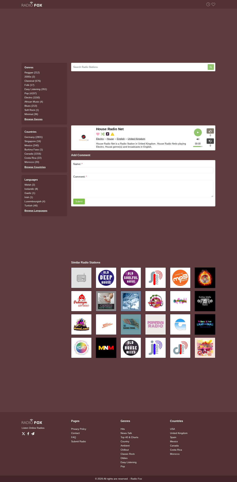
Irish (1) (28, 197)
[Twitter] (24, 432)
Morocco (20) (31, 162)
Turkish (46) (31, 205)
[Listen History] (207, 4)
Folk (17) (29, 85)
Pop (123, 466)
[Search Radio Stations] (211, 67)
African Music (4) (33, 101)
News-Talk (126, 433)
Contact (75, 433)
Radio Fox (136, 478)
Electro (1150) (32, 97)
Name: (78, 164)
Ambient (125, 445)
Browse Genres (33, 119)
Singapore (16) (32, 141)
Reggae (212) (32, 72)
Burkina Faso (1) (33, 149)
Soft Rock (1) (31, 110)
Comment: (80, 176)
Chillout (125, 449)
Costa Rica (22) (33, 157)
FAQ (73, 437)
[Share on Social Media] (108, 134)
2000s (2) (29, 76)
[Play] (198, 132)
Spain (173, 437)
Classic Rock (128, 454)
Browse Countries (35, 167)
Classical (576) (32, 80)
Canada (174, 445)
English (121, 138)
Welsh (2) (29, 184)
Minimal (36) (31, 114)
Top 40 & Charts (129, 437)
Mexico (174, 441)
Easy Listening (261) (35, 89)
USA (172, 429)
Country (125, 441)
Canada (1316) (32, 153)
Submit (79, 201)
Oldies (124, 458)
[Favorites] (212, 4)
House (110, 138)
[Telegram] (32, 432)
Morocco (175, 454)
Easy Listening (129, 462)
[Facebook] (29, 432)
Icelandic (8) (31, 188)
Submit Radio (78, 441)
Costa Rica (176, 449)
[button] (198, 138)
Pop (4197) (30, 93)
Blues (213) (30, 105)
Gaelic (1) (29, 193)
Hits (123, 429)
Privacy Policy (78, 429)
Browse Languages (35, 210)
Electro (100, 138)
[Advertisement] (118, 35)
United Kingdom (136, 138)
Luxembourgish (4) (34, 201)
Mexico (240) (31, 145)
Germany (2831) (33, 137)
